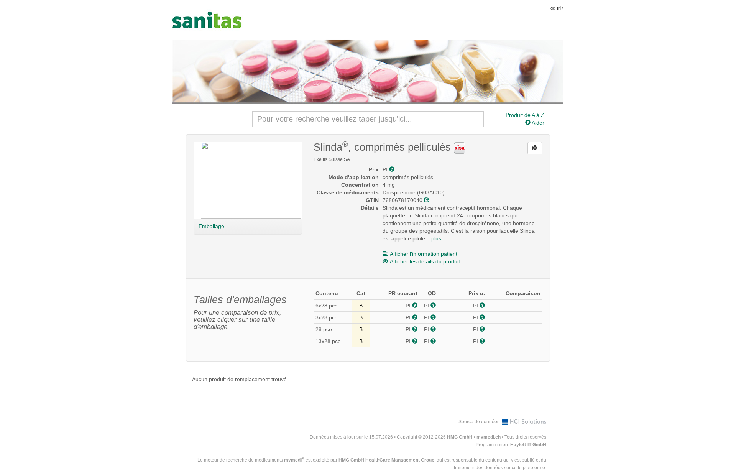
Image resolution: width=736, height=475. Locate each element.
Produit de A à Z (525, 115)
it (563, 8)
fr (558, 8)
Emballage (211, 226)
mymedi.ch (488, 437)
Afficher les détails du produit (425, 261)
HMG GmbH (460, 437)
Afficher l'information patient (423, 254)
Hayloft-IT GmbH (528, 444)
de (552, 8)
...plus (434, 238)
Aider (537, 123)
